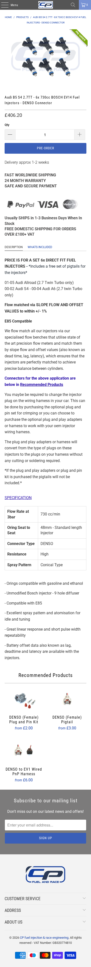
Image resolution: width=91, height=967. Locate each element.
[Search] (73, 5)
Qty (7, 125)
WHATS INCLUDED (40, 247)
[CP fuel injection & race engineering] (45, 5)
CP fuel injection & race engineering (44, 937)
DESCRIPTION (14, 247)
